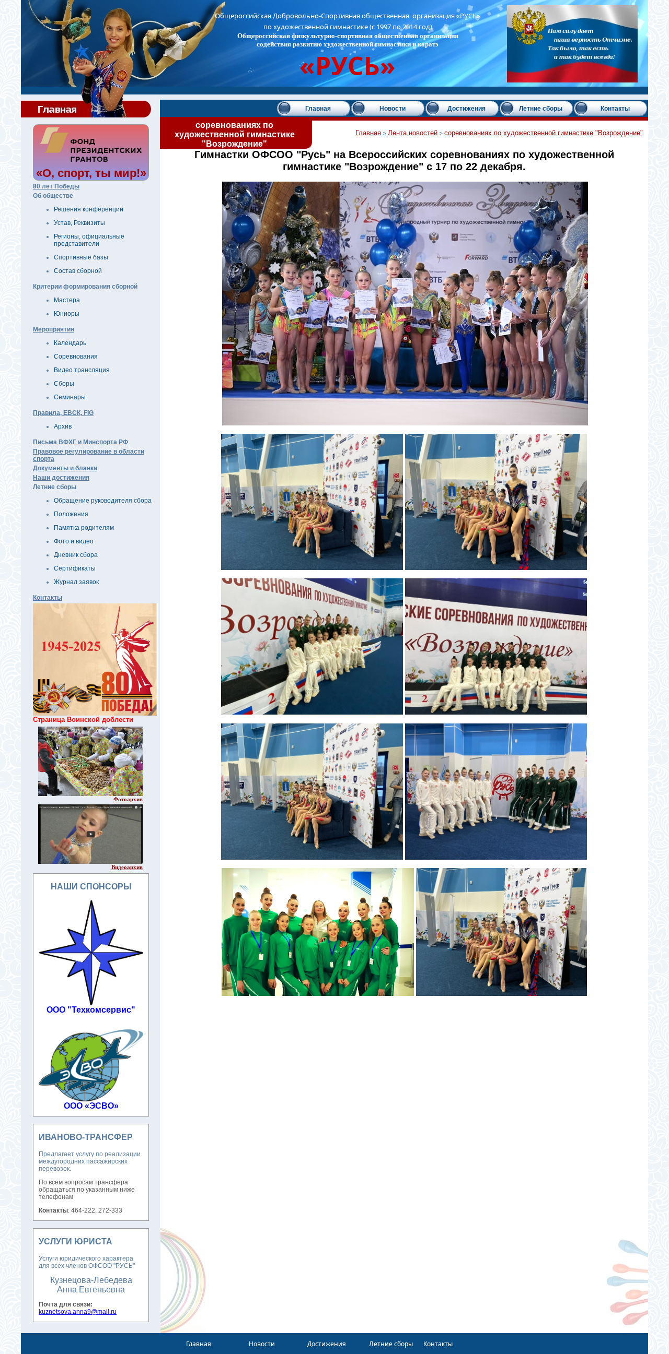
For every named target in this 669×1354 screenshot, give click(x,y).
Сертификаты (75, 568)
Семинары (70, 397)
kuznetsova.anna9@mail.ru (78, 1311)
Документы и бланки (65, 468)
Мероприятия (53, 329)
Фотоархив (128, 799)
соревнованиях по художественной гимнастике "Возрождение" (543, 133)
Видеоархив (127, 867)
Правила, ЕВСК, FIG (63, 413)
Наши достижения (61, 477)
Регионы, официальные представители (89, 240)
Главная (318, 108)
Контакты (47, 597)
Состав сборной (78, 271)
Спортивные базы (81, 257)
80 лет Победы (56, 186)
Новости (392, 108)
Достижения (466, 108)
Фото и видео (74, 541)
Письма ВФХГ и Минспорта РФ (80, 442)
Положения (71, 514)
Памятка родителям (84, 527)
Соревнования (76, 356)
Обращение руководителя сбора (103, 500)
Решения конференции (88, 209)
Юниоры (66, 313)
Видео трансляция (82, 370)
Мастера (67, 300)
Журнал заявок (76, 582)
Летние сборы (540, 108)
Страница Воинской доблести (83, 719)
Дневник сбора (76, 555)
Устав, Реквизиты (79, 223)
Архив (63, 426)
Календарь (70, 343)
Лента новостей (412, 133)
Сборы (64, 383)
